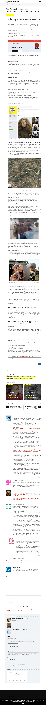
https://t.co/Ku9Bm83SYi (13, 665)
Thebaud (18, 539)
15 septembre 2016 (15, 620)
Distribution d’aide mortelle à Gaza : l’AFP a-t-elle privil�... (32, 394)
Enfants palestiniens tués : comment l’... (20, 618)
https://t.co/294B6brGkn (13, 659)
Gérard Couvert (16, 491)
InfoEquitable (24, 356)
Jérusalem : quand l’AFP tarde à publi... (20, 629)
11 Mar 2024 (36, 397)
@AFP (9, 639)
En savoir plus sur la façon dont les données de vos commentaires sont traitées (23, 609)
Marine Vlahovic (17, 378)
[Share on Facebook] (39, 364)
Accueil (6, 4)
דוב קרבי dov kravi (17, 567)
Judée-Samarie (10, 378)
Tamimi (30, 378)
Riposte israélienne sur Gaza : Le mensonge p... (22, 623)
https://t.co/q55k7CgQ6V (13, 646)
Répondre (39, 477)
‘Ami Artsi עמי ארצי (17, 416)
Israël (34, 376)
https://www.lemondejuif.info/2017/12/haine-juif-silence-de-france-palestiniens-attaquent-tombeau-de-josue (27, 466)
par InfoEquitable (11, 397)
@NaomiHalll (10, 651)
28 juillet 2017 (14, 631)
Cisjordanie (16, 376)
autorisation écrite (18, 360)
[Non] (44, 702)
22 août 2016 (14, 626)
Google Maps (24, 154)
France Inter (28, 376)
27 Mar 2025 (18, 397)
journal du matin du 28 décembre (28, 32)
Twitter (34, 356)
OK (23, 703)
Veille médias (11, 4)
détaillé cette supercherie (29, 316)
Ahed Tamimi (9, 376)
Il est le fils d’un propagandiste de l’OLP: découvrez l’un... (14, 394)
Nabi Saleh (25, 378)
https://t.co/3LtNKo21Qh (13, 643)
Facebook (30, 356)
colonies (22, 376)
